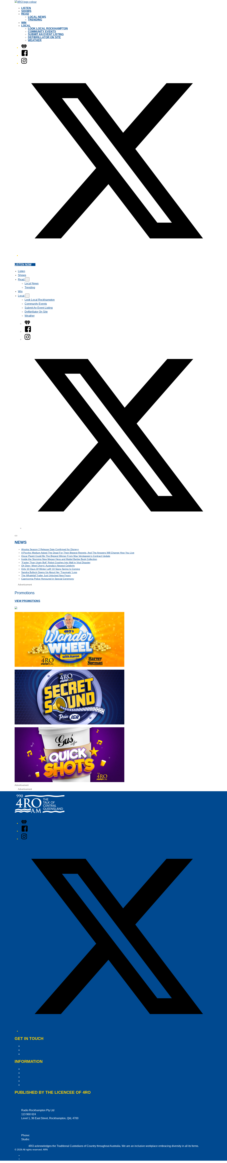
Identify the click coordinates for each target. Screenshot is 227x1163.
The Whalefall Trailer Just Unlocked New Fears (46, 575)
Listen (26, 8)
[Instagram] (24, 63)
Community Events (42, 31)
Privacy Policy (29, 1068)
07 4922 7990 (38, 1139)
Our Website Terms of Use (36, 1080)
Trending (35, 19)
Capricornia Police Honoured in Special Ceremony (47, 578)
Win (23, 22)
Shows (26, 11)
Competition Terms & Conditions (40, 1072)
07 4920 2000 (38, 1135)
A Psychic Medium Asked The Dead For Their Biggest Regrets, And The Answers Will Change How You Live (77, 552)
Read (25, 13)
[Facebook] (24, 55)
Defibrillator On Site (44, 37)
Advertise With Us (31, 1050)
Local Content (29, 1084)
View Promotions (27, 601)
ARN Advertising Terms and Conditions (44, 1076)
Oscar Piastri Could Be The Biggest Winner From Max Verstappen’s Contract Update (65, 556)
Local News (37, 16)
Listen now (23, 264)
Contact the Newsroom (34, 1054)
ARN (23, 1155)
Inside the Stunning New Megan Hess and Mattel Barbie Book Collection (59, 559)
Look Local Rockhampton (48, 28)
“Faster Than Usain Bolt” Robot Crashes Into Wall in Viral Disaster (55, 562)
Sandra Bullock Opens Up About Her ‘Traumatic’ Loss (49, 572)
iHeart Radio (27, 1159)
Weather (35, 40)
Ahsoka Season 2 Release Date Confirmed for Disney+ (50, 549)
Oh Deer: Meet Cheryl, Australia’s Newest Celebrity (48, 565)
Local (26, 25)
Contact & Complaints (34, 1046)
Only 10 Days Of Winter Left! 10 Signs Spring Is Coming (50, 569)
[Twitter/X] (116, 255)
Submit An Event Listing (46, 34)
